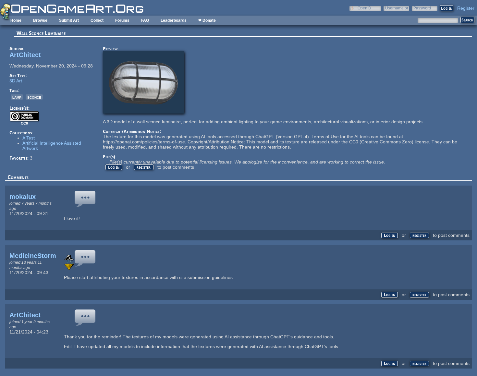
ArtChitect (25, 54)
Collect (97, 20)
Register (465, 8)
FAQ (145, 20)
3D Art (15, 80)
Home (15, 20)
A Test (28, 137)
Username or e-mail (396, 8)
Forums (122, 20)
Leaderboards (174, 20)
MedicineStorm (32, 255)
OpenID (364, 8)
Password (422, 8)
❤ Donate (207, 20)
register (144, 167)
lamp (16, 97)
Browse (40, 20)
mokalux (22, 196)
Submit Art (69, 20)
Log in (113, 167)
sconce (34, 97)
